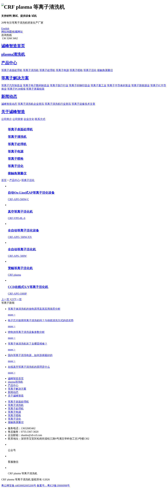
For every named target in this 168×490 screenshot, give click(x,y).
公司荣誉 (17, 119)
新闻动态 (13, 392)
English (5, 28)
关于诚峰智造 (16, 395)
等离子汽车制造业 (11, 85)
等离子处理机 (47, 70)
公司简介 (6, 119)
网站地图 (6, 31)
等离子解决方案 (17, 388)
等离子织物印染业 (79, 85)
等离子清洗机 (31, 70)
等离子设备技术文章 (83, 103)
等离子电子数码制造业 (36, 85)
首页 (4, 180)
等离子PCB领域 (16, 88)
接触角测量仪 (105, 70)
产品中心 (14, 180)
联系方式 (40, 119)
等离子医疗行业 (59, 85)
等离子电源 (62, 70)
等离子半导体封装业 (119, 85)
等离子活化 (89, 70)
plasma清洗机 (15, 381)
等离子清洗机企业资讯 (31, 103)
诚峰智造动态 (9, 103)
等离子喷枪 (76, 70)
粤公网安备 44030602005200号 (18, 485)
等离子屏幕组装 (35, 88)
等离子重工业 (98, 85)
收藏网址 (17, 31)
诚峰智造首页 (16, 378)
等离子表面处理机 (11, 70)
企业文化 (29, 119)
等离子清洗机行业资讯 (58, 103)
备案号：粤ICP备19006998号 (53, 485)
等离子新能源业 (140, 85)
